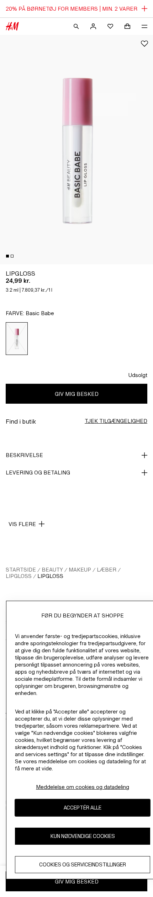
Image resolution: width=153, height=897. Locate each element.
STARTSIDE (21, 570)
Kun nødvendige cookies (83, 836)
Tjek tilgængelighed (116, 421)
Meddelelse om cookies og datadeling (82, 787)
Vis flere (22, 524)
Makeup (80, 570)
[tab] (7, 256)
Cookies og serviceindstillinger (82, 864)
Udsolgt (137, 375)
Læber (106, 570)
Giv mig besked (77, 394)
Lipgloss (19, 576)
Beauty (52, 570)
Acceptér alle (82, 808)
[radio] (17, 339)
